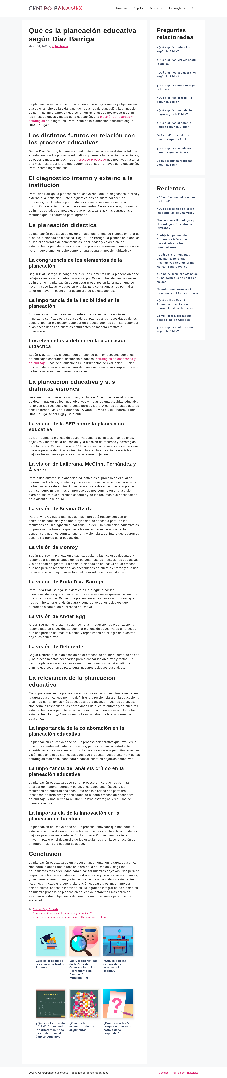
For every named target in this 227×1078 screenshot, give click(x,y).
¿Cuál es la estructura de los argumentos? (81, 1027)
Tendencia (156, 8)
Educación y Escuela (45, 909)
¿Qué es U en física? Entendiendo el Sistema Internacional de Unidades (175, 304)
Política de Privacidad (185, 1072)
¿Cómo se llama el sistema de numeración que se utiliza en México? (177, 278)
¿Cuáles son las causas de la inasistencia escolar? (114, 965)
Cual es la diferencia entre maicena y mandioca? (62, 913)
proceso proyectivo (92, 159)
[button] (193, 8)
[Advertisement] (84, 77)
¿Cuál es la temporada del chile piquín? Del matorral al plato (69, 917)
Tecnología (175, 8)
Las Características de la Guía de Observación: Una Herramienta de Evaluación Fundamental (83, 969)
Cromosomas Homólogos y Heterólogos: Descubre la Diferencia (175, 224)
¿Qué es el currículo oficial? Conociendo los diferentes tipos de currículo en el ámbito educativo (50, 1030)
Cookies (164, 1072)
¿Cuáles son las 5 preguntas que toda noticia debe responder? (117, 1028)
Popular (138, 8)
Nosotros (121, 8)
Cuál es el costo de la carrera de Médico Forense (50, 964)
